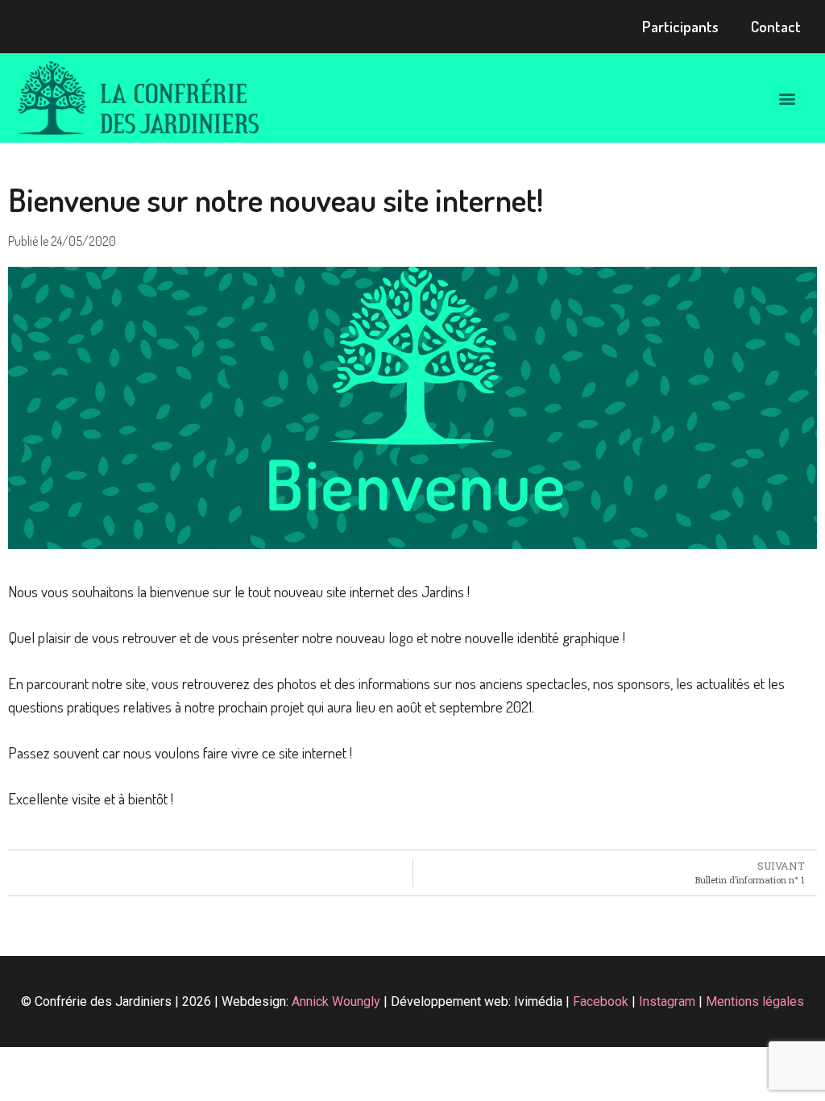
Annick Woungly (336, 1001)
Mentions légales (755, 1001)
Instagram (667, 1001)
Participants (680, 26)
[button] (787, 98)
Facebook (600, 1001)
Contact (776, 26)
